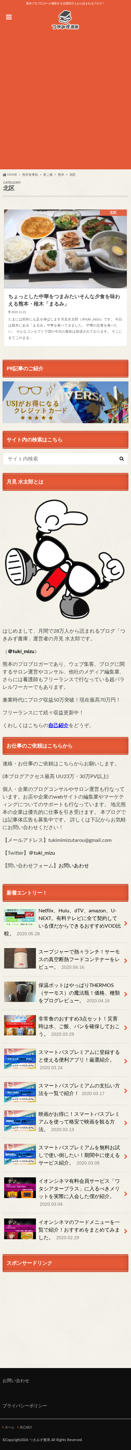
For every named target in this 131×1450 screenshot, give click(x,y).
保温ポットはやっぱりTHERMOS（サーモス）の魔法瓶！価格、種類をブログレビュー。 (79, 993)
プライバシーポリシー (25, 1405)
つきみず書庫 (39, 1440)
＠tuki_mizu (21, 651)
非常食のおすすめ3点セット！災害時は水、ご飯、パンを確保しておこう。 (79, 1026)
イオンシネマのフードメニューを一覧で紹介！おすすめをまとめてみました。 (79, 1230)
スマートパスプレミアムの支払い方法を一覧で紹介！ (79, 1089)
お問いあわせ (74, 865)
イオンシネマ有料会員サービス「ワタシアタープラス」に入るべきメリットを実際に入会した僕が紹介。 (79, 1193)
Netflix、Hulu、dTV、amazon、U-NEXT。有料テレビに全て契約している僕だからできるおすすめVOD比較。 (62, 922)
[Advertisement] (65, 103)
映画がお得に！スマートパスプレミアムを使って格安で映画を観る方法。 (79, 1122)
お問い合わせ (16, 1380)
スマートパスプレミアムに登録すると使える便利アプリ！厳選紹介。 (79, 1060)
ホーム (9, 1427)
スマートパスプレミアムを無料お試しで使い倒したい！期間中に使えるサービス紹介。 (79, 1155)
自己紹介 (26, 1427)
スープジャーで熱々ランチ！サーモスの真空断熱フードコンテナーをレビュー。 (79, 959)
